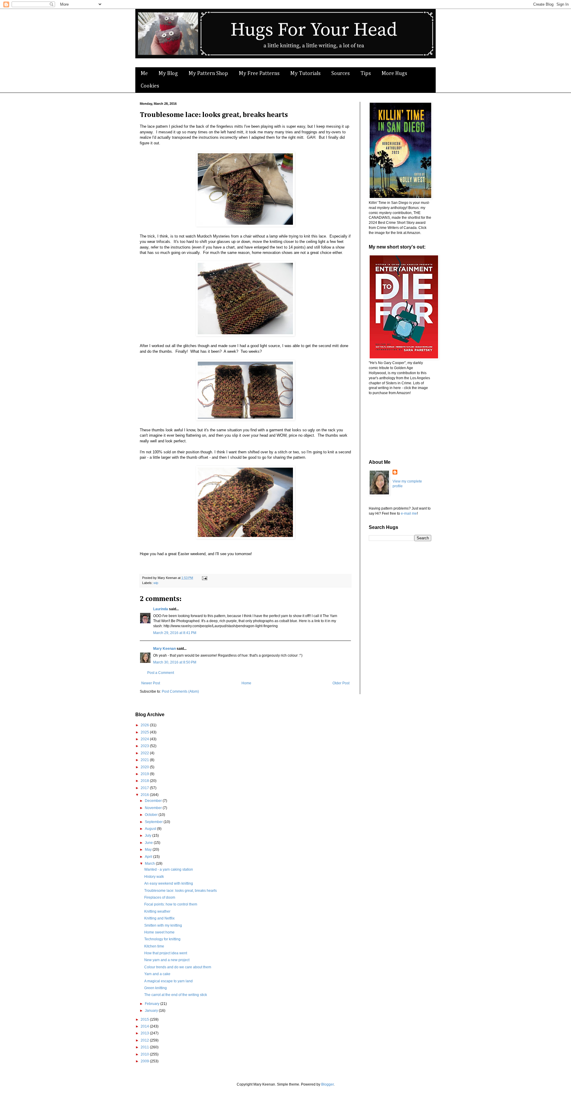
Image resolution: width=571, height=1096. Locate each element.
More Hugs (394, 73)
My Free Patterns (259, 73)
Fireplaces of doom (159, 897)
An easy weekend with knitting (168, 883)
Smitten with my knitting (163, 925)
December (154, 801)
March (150, 863)
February (152, 1004)
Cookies (150, 86)
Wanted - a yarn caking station (168, 869)
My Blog (168, 73)
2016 (145, 795)
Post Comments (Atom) (180, 691)
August (151, 829)
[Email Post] (203, 578)
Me (144, 73)
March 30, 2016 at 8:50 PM (174, 662)
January (152, 1010)
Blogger (327, 1084)
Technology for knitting (162, 939)
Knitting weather (157, 911)
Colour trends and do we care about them (177, 967)
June (149, 843)
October (152, 815)
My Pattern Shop (208, 73)
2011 (145, 1047)
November (154, 808)
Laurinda (160, 609)
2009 (145, 1061)
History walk (154, 877)
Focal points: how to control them (170, 904)
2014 (145, 1026)
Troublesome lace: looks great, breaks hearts (180, 891)
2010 (145, 1054)
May (149, 849)
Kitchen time (154, 946)
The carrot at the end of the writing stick (175, 995)
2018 (145, 781)
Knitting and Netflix (159, 918)
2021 (145, 760)
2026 (145, 725)
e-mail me (409, 513)
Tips (365, 73)
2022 (145, 753)
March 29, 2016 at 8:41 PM (174, 633)
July (148, 835)
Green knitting (155, 988)
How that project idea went (165, 953)
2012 (145, 1040)
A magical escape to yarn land (168, 981)
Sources (340, 73)
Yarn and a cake (157, 974)
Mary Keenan (164, 649)
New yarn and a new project (166, 960)
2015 (145, 1019)
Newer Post (150, 683)
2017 (145, 788)
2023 (145, 746)
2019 (145, 774)
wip (155, 583)
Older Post (340, 683)
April (149, 857)
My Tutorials (305, 73)
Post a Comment (160, 673)
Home (246, 683)
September (154, 822)
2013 (145, 1033)
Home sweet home (159, 932)
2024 (145, 739)
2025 (145, 732)
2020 (145, 767)
